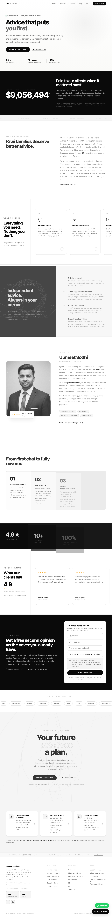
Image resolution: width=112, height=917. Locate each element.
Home (54, 3)
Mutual (12, 3)
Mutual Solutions (12, 866)
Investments (72, 880)
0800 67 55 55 (95, 870)
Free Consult (99, 3)
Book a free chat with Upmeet (71, 422)
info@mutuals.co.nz (44, 784)
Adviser (72, 3)
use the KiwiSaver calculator (29, 840)
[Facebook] (8, 902)
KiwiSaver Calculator (75, 876)
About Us (71, 889)
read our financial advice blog (50, 840)
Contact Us (94, 876)
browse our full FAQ (69, 840)
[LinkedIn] (13, 902)
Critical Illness (52, 880)
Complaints (24, 888)
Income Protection (53, 873)
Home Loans (72, 870)
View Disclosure (98, 855)
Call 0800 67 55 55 (39, 49)
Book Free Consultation (17, 49)
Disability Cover (52, 883)
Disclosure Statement (12, 888)
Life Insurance (52, 870)
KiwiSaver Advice (74, 873)
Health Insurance (53, 876)
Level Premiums (52, 886)
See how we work (68, 184)
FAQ (87, 3)
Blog (80, 3)
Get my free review (85, 673)
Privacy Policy (78, 913)
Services (63, 3)
